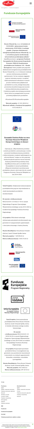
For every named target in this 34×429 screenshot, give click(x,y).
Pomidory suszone (5, 394)
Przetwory (3, 386)
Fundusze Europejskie (6, 411)
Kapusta (3, 401)
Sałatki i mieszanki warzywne (7, 389)
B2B (2, 406)
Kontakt (3, 414)
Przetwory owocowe (5, 403)
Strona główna (4, 7)
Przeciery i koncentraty (6, 398)
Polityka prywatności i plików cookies (11, 417)
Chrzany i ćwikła (4, 396)
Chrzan (18, 391)
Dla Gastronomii (21, 386)
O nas (2, 382)
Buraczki (3, 393)
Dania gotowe (4, 399)
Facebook (3, 408)
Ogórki (2, 387)
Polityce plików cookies (22, 427)
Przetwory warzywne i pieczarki (8, 391)
